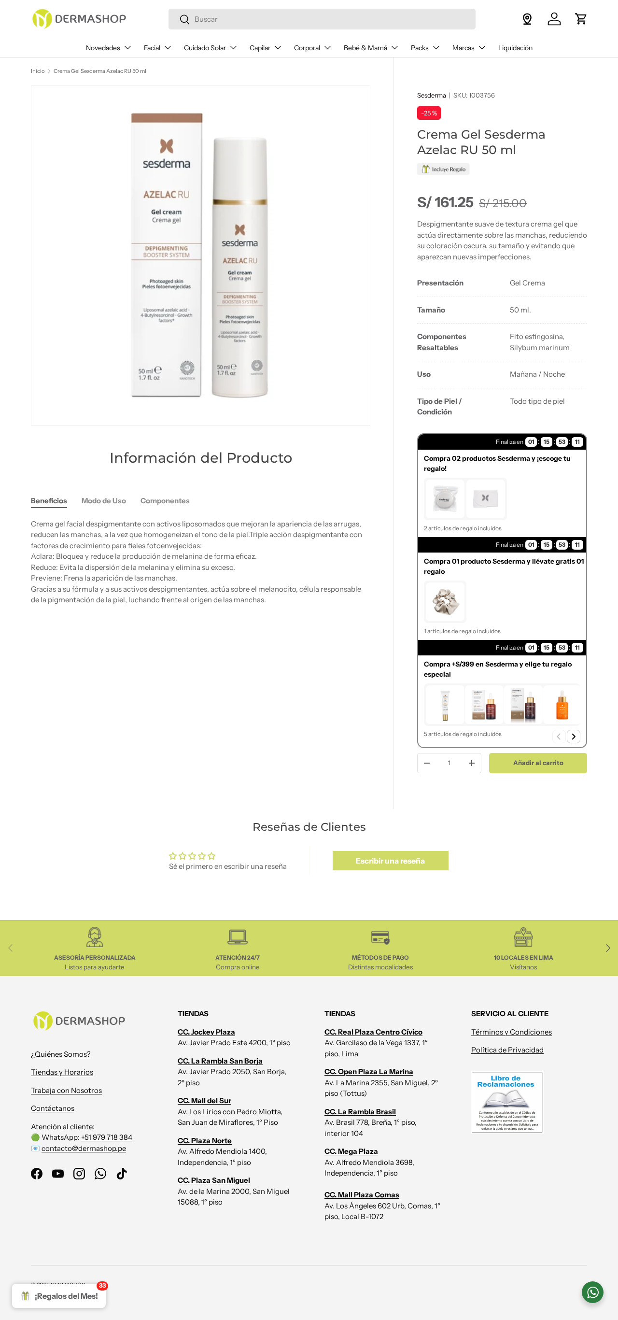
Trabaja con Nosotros (66, 1090)
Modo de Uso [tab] (104, 500)
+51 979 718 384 (106, 1137)
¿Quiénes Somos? (61, 1054)
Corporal (307, 47)
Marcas (463, 47)
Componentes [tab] (165, 500)
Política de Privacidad (507, 1049)
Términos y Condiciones (511, 1031)
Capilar (260, 47)
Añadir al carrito (538, 762)
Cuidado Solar (205, 47)
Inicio (38, 71)
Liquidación (515, 47)
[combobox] (322, 19)
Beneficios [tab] (49, 500)
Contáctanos (52, 1108)
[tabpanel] (502, 348)
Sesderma (431, 95)
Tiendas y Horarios (62, 1072)
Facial (152, 47)
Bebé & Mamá (365, 47)
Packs (420, 47)
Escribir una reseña (390, 861)
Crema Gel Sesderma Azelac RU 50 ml (100, 71)
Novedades (103, 47)
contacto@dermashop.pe (84, 1148)
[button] (581, 18)
